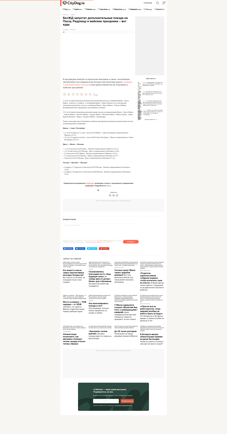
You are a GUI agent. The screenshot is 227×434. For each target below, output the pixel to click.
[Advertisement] (149, 30)
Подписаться (127, 401)
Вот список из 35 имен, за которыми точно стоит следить (74, 276)
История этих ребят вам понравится (100, 279)
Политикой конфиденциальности (123, 405)
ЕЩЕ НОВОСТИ (151, 78)
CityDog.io (66, 29)
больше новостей (150, 119)
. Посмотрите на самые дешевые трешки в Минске (126, 333)
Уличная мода (67, 331)
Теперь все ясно (119, 267)
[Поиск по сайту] (157, 3)
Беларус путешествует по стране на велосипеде (100, 335)
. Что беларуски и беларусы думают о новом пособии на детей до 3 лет (152, 313)
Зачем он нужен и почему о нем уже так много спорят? (152, 339)
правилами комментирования (94, 242)
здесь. (109, 186)
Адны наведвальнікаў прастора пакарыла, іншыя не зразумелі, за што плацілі (125, 312)
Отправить (131, 242)
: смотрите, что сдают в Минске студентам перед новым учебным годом (74, 307)
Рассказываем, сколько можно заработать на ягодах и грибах (99, 308)
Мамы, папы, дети (145, 270)
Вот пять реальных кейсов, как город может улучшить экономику (124, 276)
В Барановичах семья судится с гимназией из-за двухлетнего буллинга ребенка (152, 281)
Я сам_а (91, 269)
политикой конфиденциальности (105, 240)
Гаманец (91, 300)
